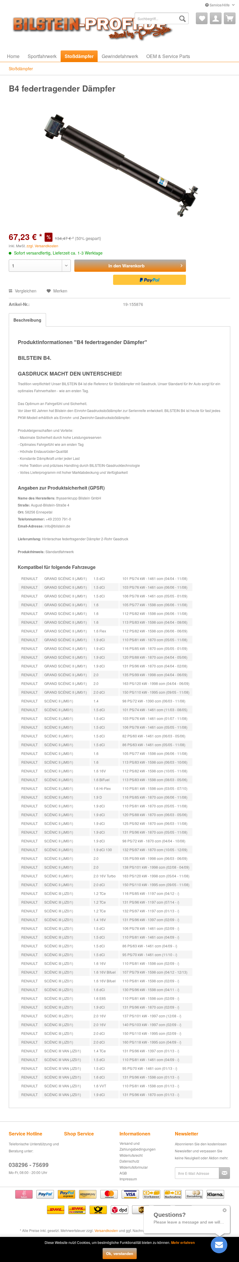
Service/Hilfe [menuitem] (220, 4)
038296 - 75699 (29, 1165)
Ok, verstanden (119, 1253)
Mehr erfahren (183, 1242)
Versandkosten (106, 1230)
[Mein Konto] (216, 18)
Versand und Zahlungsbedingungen (137, 1146)
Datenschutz (129, 1160)
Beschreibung (27, 320)
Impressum (128, 1178)
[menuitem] (162, 18)
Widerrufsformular (133, 1167)
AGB (123, 1172)
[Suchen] (182, 18)
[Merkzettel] (202, 18)
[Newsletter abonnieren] (224, 1173)
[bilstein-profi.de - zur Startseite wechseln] (90, 27)
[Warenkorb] (230, 18)
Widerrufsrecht (131, 1155)
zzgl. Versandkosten (42, 245)
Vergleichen (25, 291)
